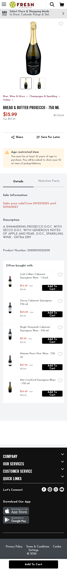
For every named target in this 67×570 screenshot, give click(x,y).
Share (19, 137)
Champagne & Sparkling (43, 96)
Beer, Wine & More (14, 96)
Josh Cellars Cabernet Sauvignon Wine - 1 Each (34, 276)
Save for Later (50, 137)
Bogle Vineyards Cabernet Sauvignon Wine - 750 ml (35, 329)
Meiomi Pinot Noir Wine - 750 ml (38, 355)
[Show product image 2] (39, 83)
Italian (6, 100)
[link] (48, 137)
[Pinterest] (50, 490)
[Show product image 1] (26, 83)
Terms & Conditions (37, 546)
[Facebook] (44, 490)
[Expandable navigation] (3, 4)
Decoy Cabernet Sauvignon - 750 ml (37, 302)
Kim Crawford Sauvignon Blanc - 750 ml (38, 382)
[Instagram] (56, 490)
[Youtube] (62, 490)
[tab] (18, 181)
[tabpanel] (33, 296)
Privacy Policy (14, 546)
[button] (52, 4)
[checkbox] (61, 24)
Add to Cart (53, 288)
